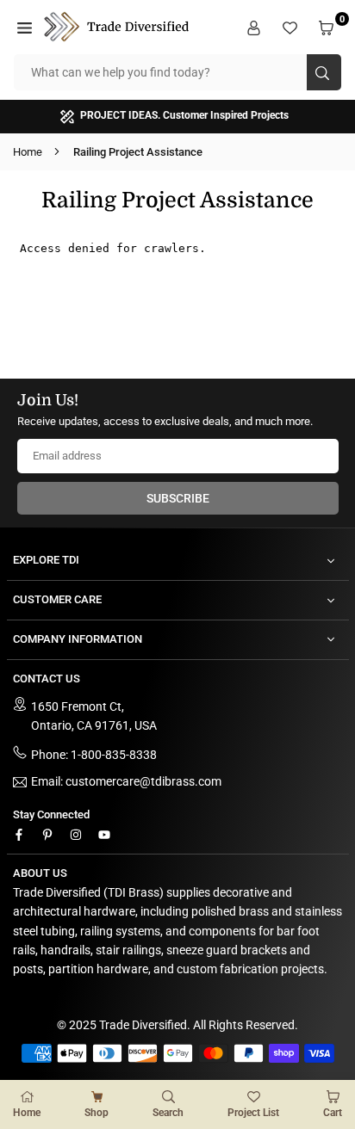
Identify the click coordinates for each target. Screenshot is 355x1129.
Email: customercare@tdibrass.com (126, 781)
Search (168, 1113)
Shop (96, 1113)
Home (27, 151)
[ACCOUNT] (256, 27)
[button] (27, 27)
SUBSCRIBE (177, 498)
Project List (253, 1113)
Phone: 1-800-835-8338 (94, 755)
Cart (332, 1113)
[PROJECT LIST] (292, 27)
